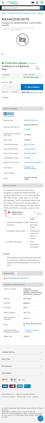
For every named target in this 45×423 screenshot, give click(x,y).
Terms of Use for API (24, 397)
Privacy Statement (8, 394)
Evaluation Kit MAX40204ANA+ (30, 167)
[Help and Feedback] (40, 418)
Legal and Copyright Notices (25, 394)
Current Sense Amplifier (32, 162)
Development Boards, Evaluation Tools (21, 13)
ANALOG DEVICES (31, 120)
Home (4, 13)
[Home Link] (17, 2)
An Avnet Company (8, 408)
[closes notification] (34, 212)
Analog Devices (29, 149)
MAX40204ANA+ (30, 153)
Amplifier (27, 158)
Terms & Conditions (8, 397)
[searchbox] (21, 8)
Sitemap (35, 397)
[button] (3, 2)
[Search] (41, 8)
